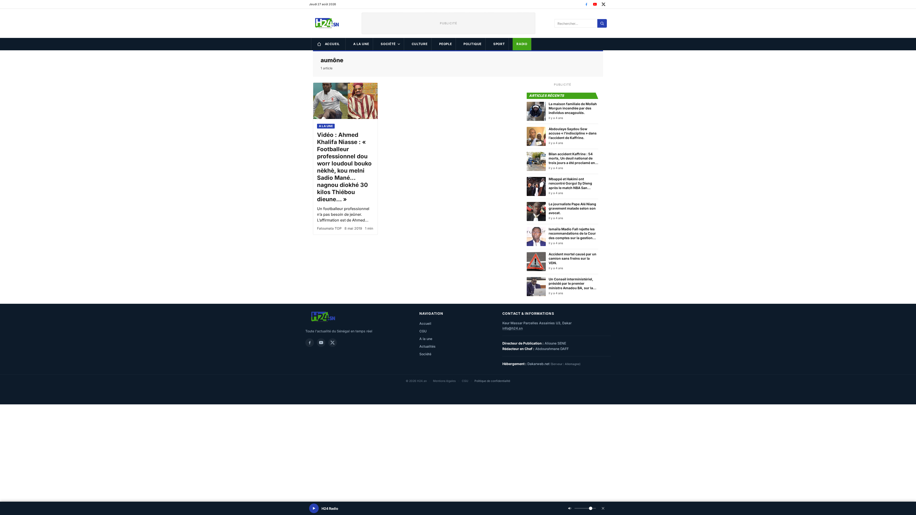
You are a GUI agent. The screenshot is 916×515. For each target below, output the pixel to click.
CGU (423, 331)
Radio (521, 44)
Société (388, 44)
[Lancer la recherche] (602, 23)
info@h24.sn (512, 328)
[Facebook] (586, 4)
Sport (499, 44)
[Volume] (582, 508)
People (445, 44)
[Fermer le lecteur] (603, 508)
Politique (472, 44)
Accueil (332, 44)
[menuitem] (328, 44)
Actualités (427, 346)
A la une (361, 44)
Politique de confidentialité (492, 381)
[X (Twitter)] (603, 4)
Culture (420, 44)
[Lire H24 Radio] (314, 508)
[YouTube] (595, 4)
